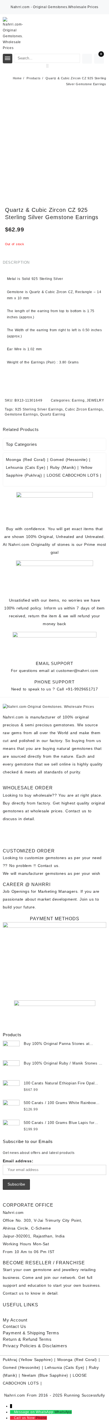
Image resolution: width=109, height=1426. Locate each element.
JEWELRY (95, 400)
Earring (78, 400)
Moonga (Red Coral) (26, 459)
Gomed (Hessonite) (68, 459)
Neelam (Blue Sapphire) (45, 1375)
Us (14, 1326)
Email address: (18, 1161)
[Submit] (47, 66)
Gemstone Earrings (21, 414)
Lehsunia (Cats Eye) (25, 467)
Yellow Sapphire (35, 1359)
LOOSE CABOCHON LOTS (72, 475)
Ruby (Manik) (63, 467)
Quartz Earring (52, 414)
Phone (41, 1418)
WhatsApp (63, 1412)
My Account (15, 1320)
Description (16, 262)
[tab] (17, 263)
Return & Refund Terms (27, 1339)
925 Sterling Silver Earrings (39, 409)
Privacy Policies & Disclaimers (35, 1345)
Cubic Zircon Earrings (84, 409)
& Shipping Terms (31, 1332)
